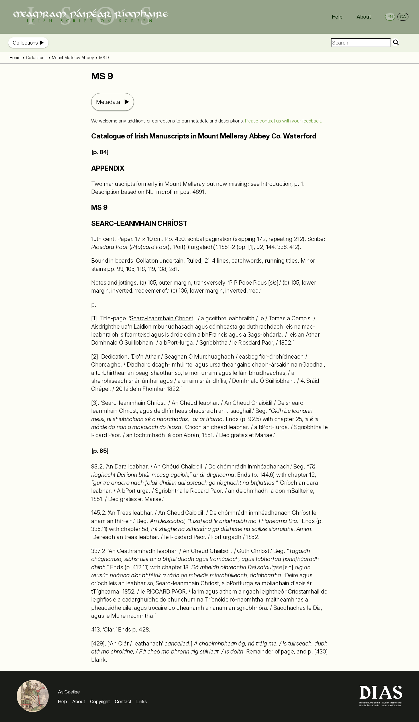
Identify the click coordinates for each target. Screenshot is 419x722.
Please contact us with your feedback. (283, 121)
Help (337, 17)
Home (15, 57)
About (364, 17)
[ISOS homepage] (91, 23)
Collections (25, 43)
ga (403, 16)
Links (141, 701)
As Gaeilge (69, 691)
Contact (123, 701)
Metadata (108, 101)
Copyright (100, 701)
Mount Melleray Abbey (73, 57)
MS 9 (104, 57)
